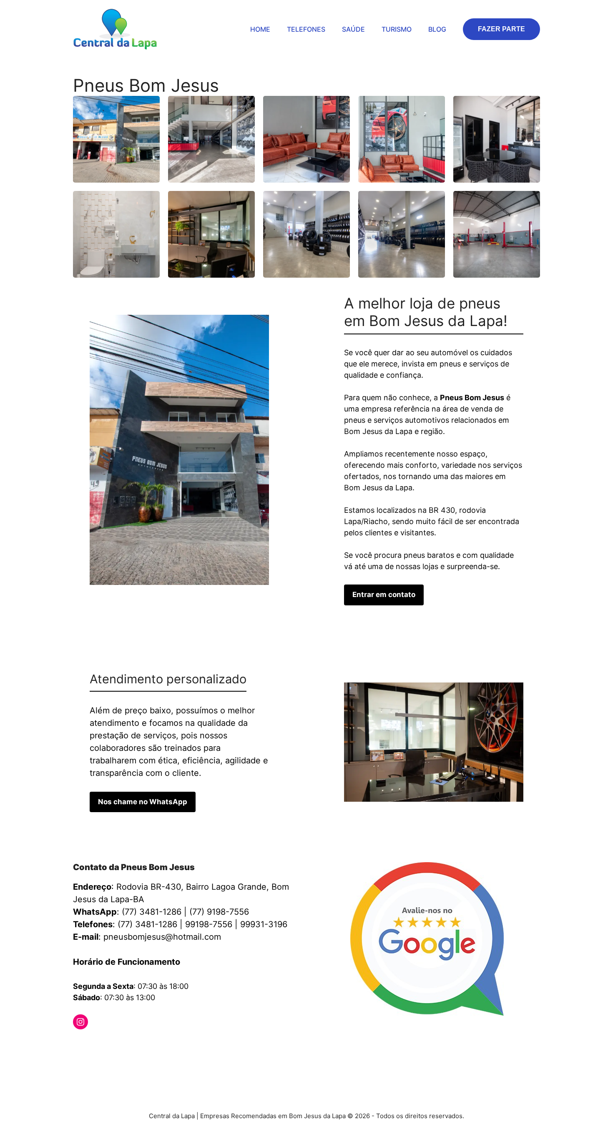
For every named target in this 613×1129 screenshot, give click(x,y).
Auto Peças (167, 1049)
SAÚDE (353, 29)
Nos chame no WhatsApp (142, 802)
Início (81, 1049)
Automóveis (120, 1049)
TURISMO (397, 29)
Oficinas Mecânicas (226, 1049)
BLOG (437, 29)
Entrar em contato (383, 594)
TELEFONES (306, 29)
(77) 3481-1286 (151, 912)
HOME (260, 29)
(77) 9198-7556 (219, 912)
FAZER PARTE (501, 29)
